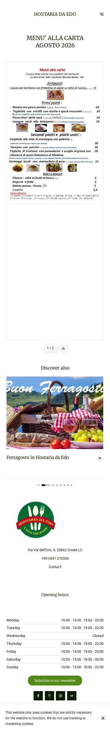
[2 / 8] (45, 485)
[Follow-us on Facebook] (38, 695)
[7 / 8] (68, 485)
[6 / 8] (64, 485)
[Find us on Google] (49, 695)
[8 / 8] (71, 485)
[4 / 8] (57, 485)
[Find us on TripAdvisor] (71, 695)
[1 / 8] (38, 485)
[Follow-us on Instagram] (60, 695)
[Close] (103, 718)
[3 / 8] (53, 485)
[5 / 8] (60, 485)
